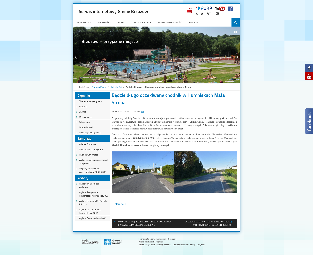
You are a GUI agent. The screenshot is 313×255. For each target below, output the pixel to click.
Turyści (122, 22)
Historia (83, 106)
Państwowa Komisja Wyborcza (89, 185)
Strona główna (99, 87)
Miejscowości (85, 116)
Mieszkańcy (104, 22)
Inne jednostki (86, 127)
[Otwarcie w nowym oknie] (309, 69)
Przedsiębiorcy (142, 22)
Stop (235, 32)
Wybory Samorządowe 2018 (92, 218)
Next (237, 57)
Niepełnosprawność (170, 22)
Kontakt (193, 22)
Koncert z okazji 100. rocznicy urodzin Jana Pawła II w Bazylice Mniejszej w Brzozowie (144, 223)
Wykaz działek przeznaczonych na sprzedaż (93, 161)
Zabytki (82, 111)
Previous (75, 57)
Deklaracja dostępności (90, 132)
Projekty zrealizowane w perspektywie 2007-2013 (92, 170)
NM (142, 111)
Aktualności (84, 22)
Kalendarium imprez (88, 154)
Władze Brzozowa (87, 144)
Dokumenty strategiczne (91, 149)
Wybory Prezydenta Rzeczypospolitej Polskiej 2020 (93, 194)
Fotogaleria (84, 122)
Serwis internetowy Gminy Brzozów (113, 11)
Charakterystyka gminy (90, 101)
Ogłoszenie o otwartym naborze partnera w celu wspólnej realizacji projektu (208, 223)
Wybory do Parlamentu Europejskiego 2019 (90, 211)
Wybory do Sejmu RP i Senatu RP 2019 (93, 202)
